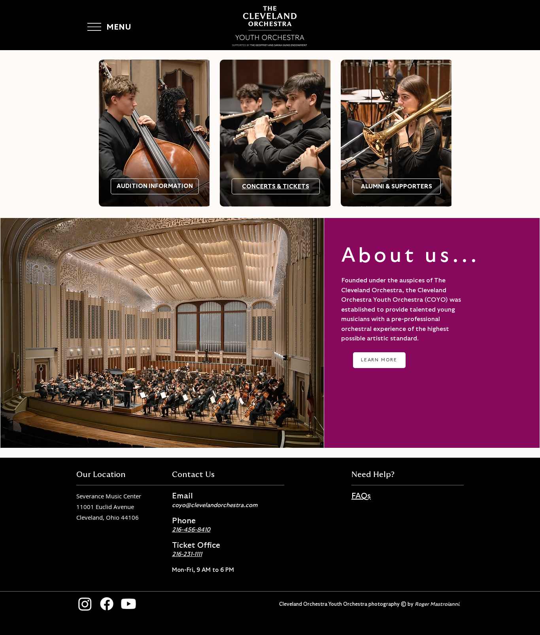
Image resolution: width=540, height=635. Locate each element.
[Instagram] (85, 603)
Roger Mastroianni (437, 604)
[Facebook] (106, 603)
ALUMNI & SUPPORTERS (396, 187)
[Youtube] (128, 603)
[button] (94, 27)
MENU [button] (118, 27)
